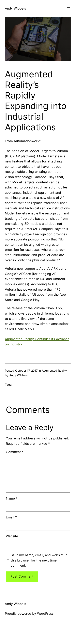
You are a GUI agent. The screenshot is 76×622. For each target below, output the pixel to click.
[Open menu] (68, 8)
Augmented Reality (54, 370)
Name (11, 498)
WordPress (45, 613)
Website (12, 536)
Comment (15, 452)
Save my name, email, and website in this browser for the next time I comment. (39, 560)
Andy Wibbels (15, 8)
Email (11, 517)
